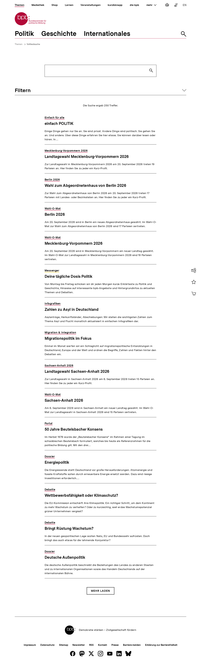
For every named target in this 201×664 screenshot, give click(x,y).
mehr (151, 5)
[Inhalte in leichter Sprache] (167, 5)
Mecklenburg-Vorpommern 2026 (74, 243)
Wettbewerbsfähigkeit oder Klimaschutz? (81, 495)
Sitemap (63, 645)
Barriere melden (132, 645)
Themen (18, 44)
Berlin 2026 (55, 214)
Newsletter (78, 645)
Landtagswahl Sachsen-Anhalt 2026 (77, 371)
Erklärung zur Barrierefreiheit (161, 645)
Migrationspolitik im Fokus (68, 338)
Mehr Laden (100, 590)
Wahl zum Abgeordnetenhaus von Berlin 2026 (85, 185)
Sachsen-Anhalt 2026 (64, 400)
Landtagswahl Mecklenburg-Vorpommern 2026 (87, 156)
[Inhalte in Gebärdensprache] (176, 5)
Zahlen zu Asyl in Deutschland (72, 309)
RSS (91, 645)
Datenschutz (47, 645)
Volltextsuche (33, 44)
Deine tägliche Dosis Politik (68, 276)
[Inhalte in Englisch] (184, 5)
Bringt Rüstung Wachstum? (69, 528)
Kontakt (102, 645)
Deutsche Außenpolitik (65, 557)
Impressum (30, 645)
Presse (115, 645)
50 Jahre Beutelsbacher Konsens (74, 429)
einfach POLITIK (59, 123)
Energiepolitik (57, 462)
